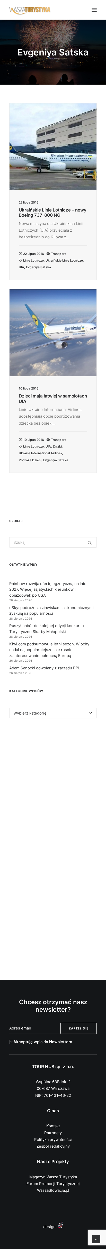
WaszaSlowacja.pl (53, 1190)
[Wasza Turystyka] (30, 10)
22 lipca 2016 (33, 254)
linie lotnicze (33, 260)
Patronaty (53, 1132)
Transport (58, 254)
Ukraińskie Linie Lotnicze (64, 260)
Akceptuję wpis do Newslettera (42, 1041)
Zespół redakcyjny (53, 1146)
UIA (21, 267)
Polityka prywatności (53, 1139)
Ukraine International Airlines (40, 453)
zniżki (57, 446)
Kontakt (53, 1125)
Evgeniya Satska (38, 267)
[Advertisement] (53, 787)
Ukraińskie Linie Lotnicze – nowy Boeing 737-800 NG (52, 212)
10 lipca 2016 (33, 440)
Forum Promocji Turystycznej (53, 1183)
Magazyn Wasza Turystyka (53, 1176)
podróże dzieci (30, 460)
